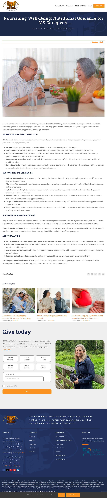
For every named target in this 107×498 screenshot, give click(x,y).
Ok (62, 495)
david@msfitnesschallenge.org (11, 466)
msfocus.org (85, 444)
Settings (53, 495)
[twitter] (7, 470)
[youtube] (14, 470)
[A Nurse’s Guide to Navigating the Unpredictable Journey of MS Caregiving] (19, 289)
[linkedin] (18, 470)
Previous (95, 42)
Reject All (73, 495)
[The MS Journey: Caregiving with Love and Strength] (53, 289)
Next (101, 42)
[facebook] (4, 470)
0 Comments (14, 320)
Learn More (6, 350)
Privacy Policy (39, 491)
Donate (27, 391)
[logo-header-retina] (11, 2)
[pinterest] (11, 470)
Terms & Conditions (49, 491)
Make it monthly (11, 386)
